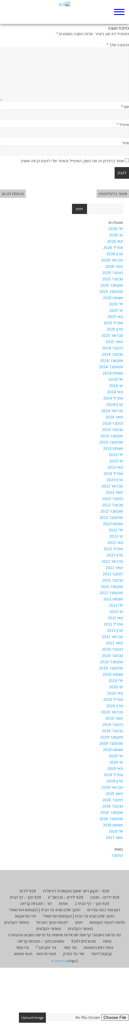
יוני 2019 (116, 762)
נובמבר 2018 (112, 806)
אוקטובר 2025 (111, 285)
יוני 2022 (116, 536)
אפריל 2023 (113, 473)
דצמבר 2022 (112, 498)
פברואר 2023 (112, 486)
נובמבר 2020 (112, 655)
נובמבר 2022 (112, 504)
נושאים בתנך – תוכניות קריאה (40, 941)
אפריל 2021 (113, 624)
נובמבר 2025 (112, 279)
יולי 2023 (116, 454)
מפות (107, 941)
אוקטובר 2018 (111, 812)
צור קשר (69, 947)
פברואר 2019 (112, 787)
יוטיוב (79, 922)
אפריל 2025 (113, 322)
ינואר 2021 (114, 643)
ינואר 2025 (114, 341)
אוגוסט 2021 (113, 599)
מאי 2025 (115, 316)
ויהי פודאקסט (25, 916)
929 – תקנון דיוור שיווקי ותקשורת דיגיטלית (76, 891)
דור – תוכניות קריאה (36, 903)
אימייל (122, 124)
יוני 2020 (116, 686)
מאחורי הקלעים (16, 922)
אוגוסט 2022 (113, 523)
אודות (63, 903)
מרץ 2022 (114, 555)
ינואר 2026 (114, 266)
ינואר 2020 (114, 718)
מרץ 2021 (115, 630)
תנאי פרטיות (46, 953)
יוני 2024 (116, 385)
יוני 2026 (116, 235)
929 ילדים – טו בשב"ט (65, 897)
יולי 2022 (116, 530)
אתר (125, 143)
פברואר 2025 (112, 335)
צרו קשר (22, 947)
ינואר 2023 (114, 492)
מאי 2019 (115, 768)
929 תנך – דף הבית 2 (92, 903)
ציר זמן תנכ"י (46, 947)
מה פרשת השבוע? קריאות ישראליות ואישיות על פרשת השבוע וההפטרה (64, 935)
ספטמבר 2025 (111, 291)
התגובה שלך (117, 45)
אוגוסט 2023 (113, 448)
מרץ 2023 (114, 479)
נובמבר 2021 (112, 580)
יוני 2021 (116, 611)
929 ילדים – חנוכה (104, 897)
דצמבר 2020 (112, 649)
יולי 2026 (115, 228)
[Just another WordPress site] (64, 12)
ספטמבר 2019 (111, 743)
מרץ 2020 (114, 705)
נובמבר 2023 (112, 429)
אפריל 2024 (113, 398)
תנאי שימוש (23, 953)
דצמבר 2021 (113, 574)
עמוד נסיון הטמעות (98, 947)
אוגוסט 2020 (113, 674)
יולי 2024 (115, 379)
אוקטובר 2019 (111, 737)
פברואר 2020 (112, 712)
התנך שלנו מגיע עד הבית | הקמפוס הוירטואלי (44, 909)
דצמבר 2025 (112, 272)
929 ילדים (28, 891)
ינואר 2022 (114, 567)
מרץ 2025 (114, 329)
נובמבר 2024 (112, 354)
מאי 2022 (115, 542)
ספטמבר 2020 (111, 668)
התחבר (117, 855)
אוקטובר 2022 (111, 511)
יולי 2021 (116, 605)
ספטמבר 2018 (111, 818)
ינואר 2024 (114, 417)
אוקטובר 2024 (111, 360)
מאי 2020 (115, 693)
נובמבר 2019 (112, 730)
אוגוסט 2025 (113, 297)
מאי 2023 (115, 467)
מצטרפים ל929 (83, 941)
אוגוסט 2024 (113, 373)
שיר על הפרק (73, 953)
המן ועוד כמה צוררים (103, 909)
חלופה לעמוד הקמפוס (107, 922)
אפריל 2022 (113, 548)
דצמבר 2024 (112, 348)
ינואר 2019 (114, 793)
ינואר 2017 (114, 837)
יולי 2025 (116, 304)
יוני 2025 (116, 310)
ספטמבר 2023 (111, 442)
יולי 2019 (116, 756)
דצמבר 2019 (112, 724)
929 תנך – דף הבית (25, 897)
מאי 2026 (115, 241)
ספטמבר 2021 (111, 592)
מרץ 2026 (114, 253)
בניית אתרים (59, 961)
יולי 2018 (116, 831)
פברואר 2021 (112, 636)
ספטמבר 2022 (111, 517)
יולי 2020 (115, 680)
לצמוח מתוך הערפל (52, 922)
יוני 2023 (116, 461)
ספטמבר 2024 (111, 366)
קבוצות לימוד (101, 953)
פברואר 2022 (112, 561)
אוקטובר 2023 (111, 435)
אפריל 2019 (113, 774)
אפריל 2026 (113, 247)
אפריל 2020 (113, 699)
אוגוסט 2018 (113, 825)
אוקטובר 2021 (111, 586)
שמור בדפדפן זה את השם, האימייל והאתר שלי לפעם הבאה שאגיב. (72, 160)
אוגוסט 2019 (113, 749)
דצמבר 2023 (112, 423)
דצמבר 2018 (112, 799)
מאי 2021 (115, 617)
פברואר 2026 (112, 260)
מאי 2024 (115, 392)
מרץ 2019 (114, 781)
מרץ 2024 (114, 404)
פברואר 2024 (112, 410)
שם (125, 106)
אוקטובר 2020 (111, 661)
